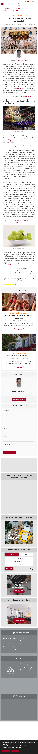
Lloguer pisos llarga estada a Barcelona (14, 644)
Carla (24, 320)
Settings (24, 751)
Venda (26, 554)
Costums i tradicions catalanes (19, 15)
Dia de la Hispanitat (25, 96)
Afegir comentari (16, 24)
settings (18, 747)
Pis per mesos (19, 561)
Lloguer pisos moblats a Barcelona (13, 638)
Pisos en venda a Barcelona (11, 647)
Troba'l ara (9, 569)
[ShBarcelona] (19, 4)
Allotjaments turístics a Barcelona (13, 641)
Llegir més (19, 330)
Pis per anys (19, 558)
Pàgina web (6, 444)
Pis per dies (19, 565)
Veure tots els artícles (19, 399)
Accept (6, 751)
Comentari (6, 411)
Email (5, 436)
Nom (5, 428)
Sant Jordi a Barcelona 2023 (19, 355)
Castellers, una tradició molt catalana (19, 316)
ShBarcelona (24, 358)
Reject (15, 751)
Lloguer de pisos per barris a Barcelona (14, 650)
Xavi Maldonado (30, 24)
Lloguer (11, 554)
